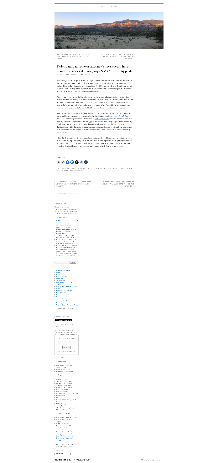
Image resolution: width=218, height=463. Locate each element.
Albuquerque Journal (64, 434)
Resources (113, 7)
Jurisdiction (60, 280)
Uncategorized (86, 168)
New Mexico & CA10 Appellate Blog (72, 460)
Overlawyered (61, 395)
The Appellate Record (64, 381)
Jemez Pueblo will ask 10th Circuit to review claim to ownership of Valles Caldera (72, 56)
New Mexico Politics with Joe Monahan (66, 366)
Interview (59, 278)
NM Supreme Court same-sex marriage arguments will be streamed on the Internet (118, 56)
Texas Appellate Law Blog (66, 406)
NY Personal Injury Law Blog (67, 393)
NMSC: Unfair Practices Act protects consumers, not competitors (66, 231)
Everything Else (62, 276)
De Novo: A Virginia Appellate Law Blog (64, 384)
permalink (78, 170)
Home (103, 7)
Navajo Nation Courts (64, 432)
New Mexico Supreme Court (66, 286)
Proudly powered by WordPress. (152, 460)
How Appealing (62, 391)
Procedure (60, 297)
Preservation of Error (64, 295)
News (58, 288)
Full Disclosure (62, 389)
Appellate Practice (63, 270)
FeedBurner (71, 351)
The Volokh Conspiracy (65, 408)
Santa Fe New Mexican (64, 436)
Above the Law (62, 379)
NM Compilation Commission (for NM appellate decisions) (64, 426)
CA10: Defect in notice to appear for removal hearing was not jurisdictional (66, 241)
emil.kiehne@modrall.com (68, 209)
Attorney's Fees (111, 168)
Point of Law (61, 398)
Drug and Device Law (64, 387)
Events (58, 274)
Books (58, 272)
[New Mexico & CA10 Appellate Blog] (109, 31)
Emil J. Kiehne (65, 74)
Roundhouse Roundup (64, 371)
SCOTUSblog (61, 404)
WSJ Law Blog (61, 410)
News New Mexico (63, 369)
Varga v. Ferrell (118, 116)
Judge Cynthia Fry (102, 118)
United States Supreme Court (67, 305)
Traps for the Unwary (64, 301)
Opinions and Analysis (64, 291)
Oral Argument (61, 293)
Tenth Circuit (61, 299)
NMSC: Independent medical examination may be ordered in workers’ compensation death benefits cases (67, 224)
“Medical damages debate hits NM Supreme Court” (66, 236)
